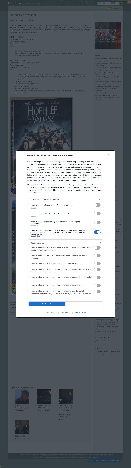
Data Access (65, 313)
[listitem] (65, 199)
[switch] (97, 205)
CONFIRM (47, 304)
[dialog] (65, 234)
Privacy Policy (80, 313)
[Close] (109, 155)
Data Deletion (51, 313)
